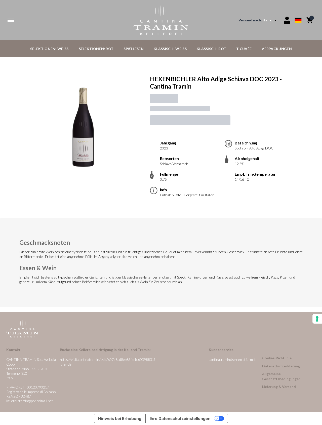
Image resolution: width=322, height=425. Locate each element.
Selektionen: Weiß (49, 49)
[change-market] (257, 20)
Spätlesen (134, 49)
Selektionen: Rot (96, 49)
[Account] (287, 20)
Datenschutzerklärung (281, 366)
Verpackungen (277, 49)
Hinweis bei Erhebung (119, 418)
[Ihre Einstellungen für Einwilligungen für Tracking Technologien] (317, 319)
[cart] (309, 20)
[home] (161, 20)
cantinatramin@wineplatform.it (232, 359)
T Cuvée (244, 49)
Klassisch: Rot (211, 49)
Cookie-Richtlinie (277, 358)
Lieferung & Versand (279, 386)
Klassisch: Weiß (170, 49)
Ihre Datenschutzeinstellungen (180, 418)
